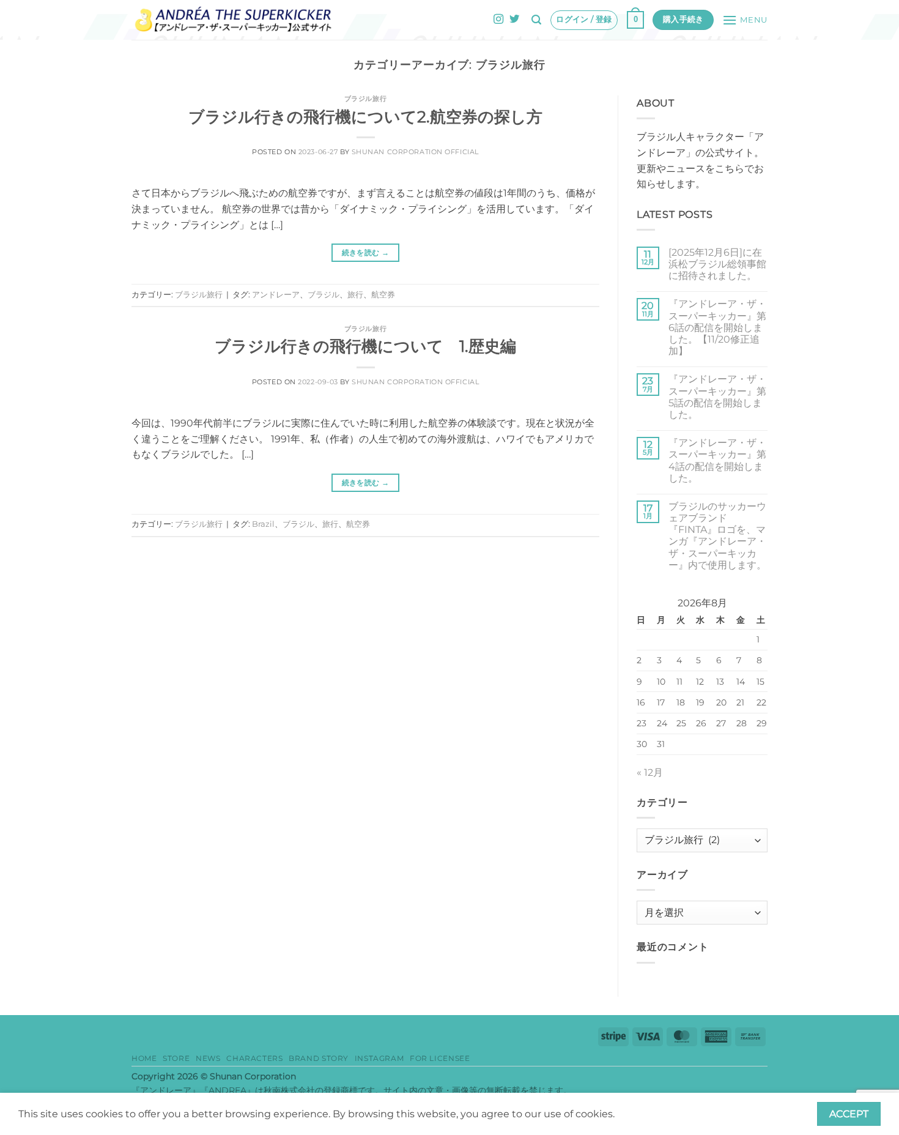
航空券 (383, 294)
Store (176, 1058)
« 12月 (650, 772)
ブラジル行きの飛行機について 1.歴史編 (365, 346)
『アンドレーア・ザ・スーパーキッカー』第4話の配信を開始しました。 (717, 460)
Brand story (319, 1058)
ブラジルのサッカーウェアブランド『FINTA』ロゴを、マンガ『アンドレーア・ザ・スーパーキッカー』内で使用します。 (717, 536)
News (208, 1058)
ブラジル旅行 (365, 98)
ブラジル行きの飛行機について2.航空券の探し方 (365, 116)
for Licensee (440, 1058)
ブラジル (323, 294)
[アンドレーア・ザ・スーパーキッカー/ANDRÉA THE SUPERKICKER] (233, 19)
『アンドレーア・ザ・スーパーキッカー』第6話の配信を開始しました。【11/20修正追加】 (717, 327)
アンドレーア (276, 294)
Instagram (379, 1058)
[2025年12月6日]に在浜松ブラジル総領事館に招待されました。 (717, 264)
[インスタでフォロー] (498, 19)
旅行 (355, 294)
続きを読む (366, 252)
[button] (536, 20)
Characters (254, 1058)
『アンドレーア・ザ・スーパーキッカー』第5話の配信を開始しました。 (717, 396)
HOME (144, 1058)
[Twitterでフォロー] (514, 19)
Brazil (263, 524)
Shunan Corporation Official (415, 151)
